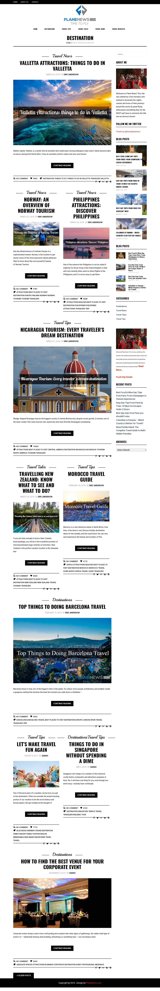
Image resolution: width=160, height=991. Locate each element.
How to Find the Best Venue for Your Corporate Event (62, 864)
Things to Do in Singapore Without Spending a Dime (86, 752)
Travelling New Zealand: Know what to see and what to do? (36, 482)
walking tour (79, 815)
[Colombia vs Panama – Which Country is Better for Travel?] (120, 290)
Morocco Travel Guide (86, 476)
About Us (24, 2)
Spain (92, 720)
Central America (56, 450)
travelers (95, 179)
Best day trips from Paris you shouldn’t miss (137, 277)
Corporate (59, 965)
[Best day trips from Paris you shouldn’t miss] (120, 281)
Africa (70, 565)
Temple (91, 811)
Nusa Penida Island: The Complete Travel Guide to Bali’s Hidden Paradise (130, 430)
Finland (35, 295)
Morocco (84, 568)
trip (87, 309)
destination (48, 179)
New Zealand (31, 582)
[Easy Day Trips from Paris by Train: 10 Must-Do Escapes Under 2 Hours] (120, 270)
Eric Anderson (71, 74)
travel (99, 720)
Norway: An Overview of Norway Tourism (36, 205)
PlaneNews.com (93, 983)
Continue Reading (62, 165)
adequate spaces (24, 965)
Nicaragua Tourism (95, 450)
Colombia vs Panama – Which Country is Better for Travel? (137, 287)
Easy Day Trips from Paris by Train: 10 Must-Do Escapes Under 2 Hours (128, 183)
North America (20, 453)
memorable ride (20, 837)
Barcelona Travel (35, 720)
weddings (99, 965)
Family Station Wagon (36, 834)
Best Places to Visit (38, 292)
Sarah (45, 756)
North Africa (75, 571)
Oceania (17, 586)
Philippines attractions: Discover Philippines (86, 208)
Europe (28, 295)
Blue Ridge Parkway (26, 831)
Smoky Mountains (37, 837)
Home (15, 2)
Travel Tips (66, 29)
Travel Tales (83, 29)
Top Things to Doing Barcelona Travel (62, 606)
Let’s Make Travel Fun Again (36, 746)
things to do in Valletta (78, 179)
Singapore (83, 811)
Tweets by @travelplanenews (128, 131)
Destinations (50, 29)
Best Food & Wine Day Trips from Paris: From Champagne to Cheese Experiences (129, 159)
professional (88, 965)
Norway (43, 295)
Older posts (24, 975)
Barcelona (22, 720)
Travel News (100, 29)
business (49, 965)
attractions (22, 292)
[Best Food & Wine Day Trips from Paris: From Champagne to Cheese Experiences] (120, 258)
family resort (19, 834)
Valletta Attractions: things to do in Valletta (62, 65)
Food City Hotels (124, 377)
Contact (35, 2)
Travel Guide (88, 571)
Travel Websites (118, 29)
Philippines (80, 305)
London (86, 720)
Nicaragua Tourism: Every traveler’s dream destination (62, 332)
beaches (83, 302)
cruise (38, 831)
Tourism (25, 299)
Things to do (60, 179)
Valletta (105, 179)
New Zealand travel (46, 582)
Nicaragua (81, 450)
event (78, 965)
